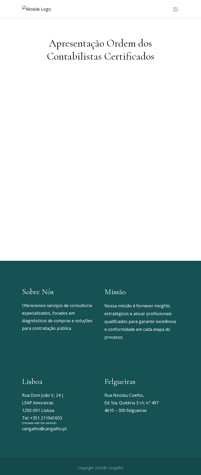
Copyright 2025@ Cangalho (100, 467)
